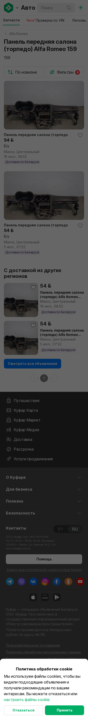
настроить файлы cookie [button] (27, 699)
